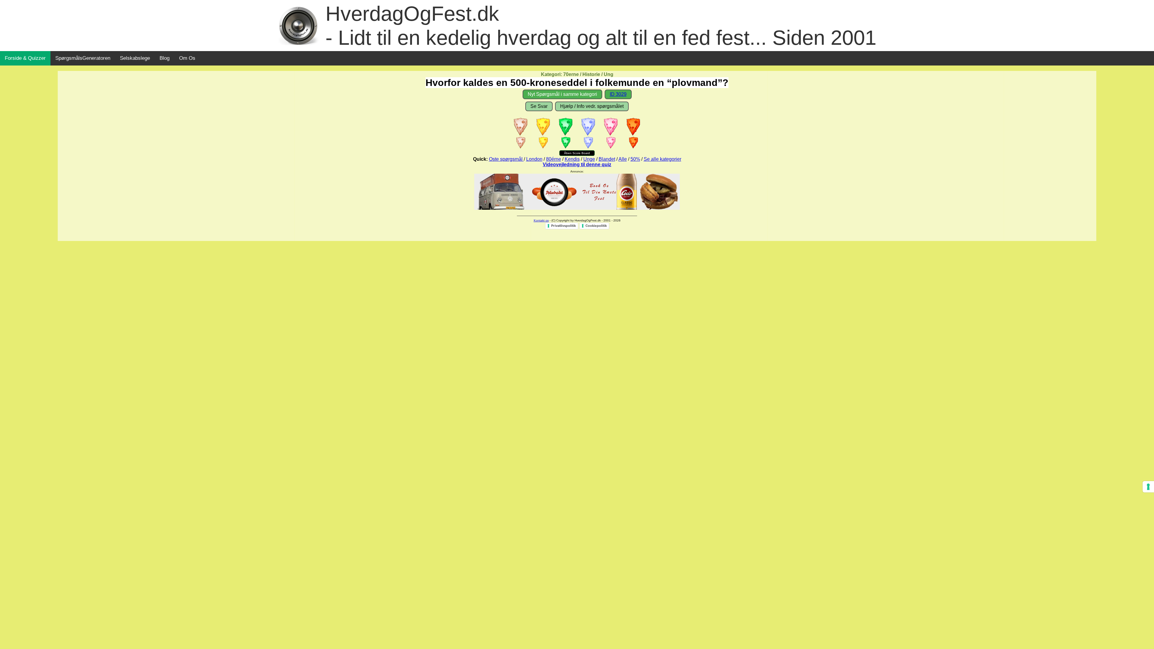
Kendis (572, 159)
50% (635, 159)
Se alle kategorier (662, 159)
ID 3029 (618, 94)
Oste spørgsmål (506, 159)
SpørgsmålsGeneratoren (82, 58)
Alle (622, 159)
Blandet (607, 159)
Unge (589, 159)
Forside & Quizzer (25, 58)
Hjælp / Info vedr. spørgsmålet (592, 106)
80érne (553, 159)
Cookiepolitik (596, 226)
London (534, 159)
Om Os (187, 58)
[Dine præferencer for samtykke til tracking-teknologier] (1148, 486)
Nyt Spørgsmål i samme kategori (562, 94)
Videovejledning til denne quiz (577, 164)
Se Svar (539, 106)
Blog (164, 58)
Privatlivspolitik (563, 226)
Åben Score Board (577, 153)
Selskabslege (135, 58)
